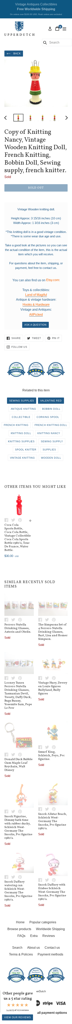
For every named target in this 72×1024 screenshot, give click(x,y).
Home (20, 922)
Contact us (52, 947)
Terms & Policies (21, 954)
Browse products (19, 929)
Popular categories (42, 922)
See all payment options (49, 1012)
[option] (18, 118)
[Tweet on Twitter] (14, 520)
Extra (34, 936)
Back (17, 53)
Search (17, 947)
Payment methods (50, 954)
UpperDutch (39, 991)
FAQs (21, 936)
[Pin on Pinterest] (21, 520)
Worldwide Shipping (50, 929)
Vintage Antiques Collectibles (36, 9)
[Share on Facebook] (7, 520)
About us (33, 947)
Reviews (48, 936)
